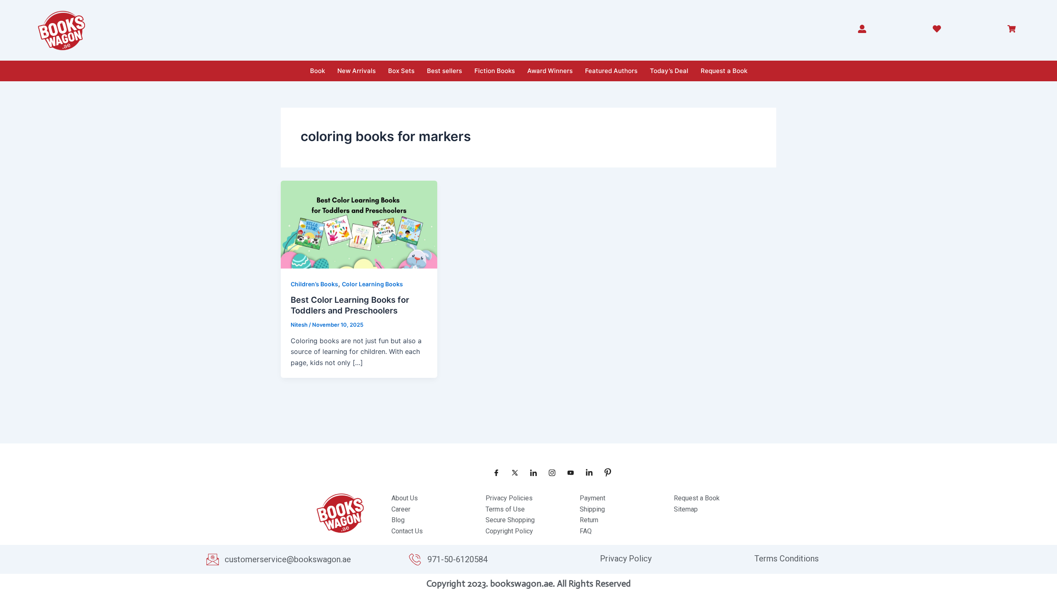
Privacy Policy (626, 558)
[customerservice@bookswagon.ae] (212, 559)
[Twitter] (512, 472)
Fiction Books (494, 71)
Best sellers (444, 71)
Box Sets (401, 71)
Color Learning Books (372, 284)
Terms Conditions (786, 558)
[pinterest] (605, 472)
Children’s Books (314, 284)
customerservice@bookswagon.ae (288, 559)
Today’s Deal (669, 71)
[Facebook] (493, 472)
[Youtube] (568, 472)
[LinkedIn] (530, 472)
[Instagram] (549, 472)
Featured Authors (611, 71)
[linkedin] (586, 472)
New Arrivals (356, 71)
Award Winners (550, 71)
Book (317, 71)
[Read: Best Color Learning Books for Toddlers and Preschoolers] (359, 224)
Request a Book (724, 71)
